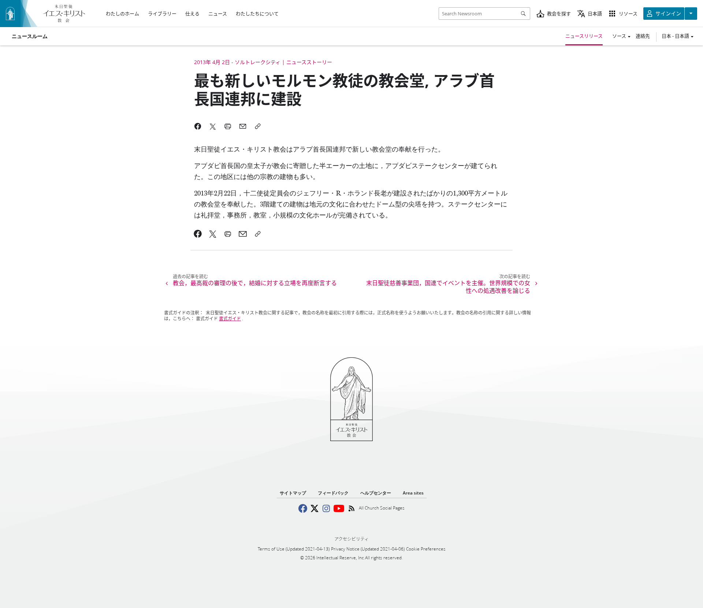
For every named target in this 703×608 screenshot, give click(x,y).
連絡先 (643, 36)
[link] (197, 234)
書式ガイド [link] (230, 319)
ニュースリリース (584, 36)
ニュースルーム (30, 36)
